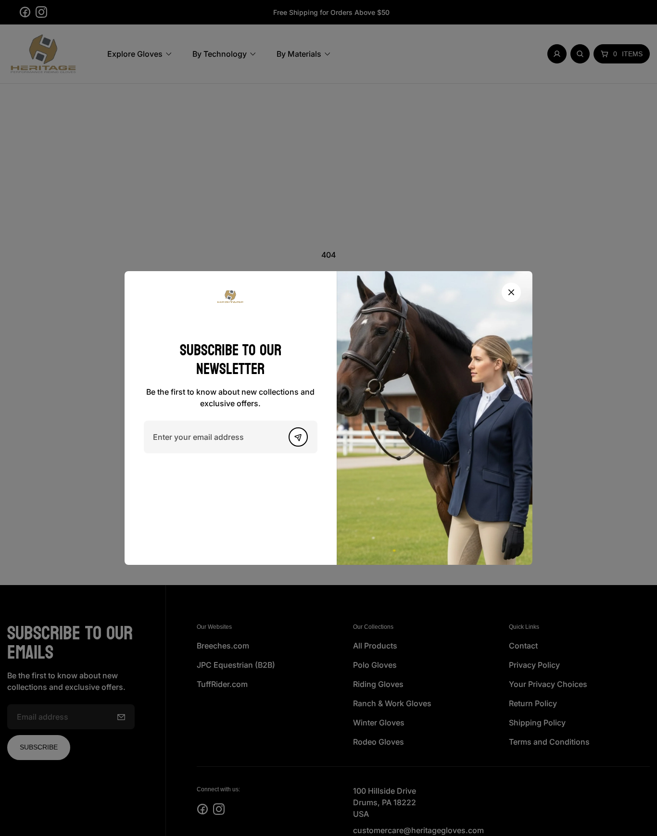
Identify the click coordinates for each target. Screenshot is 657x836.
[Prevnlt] (298, 437)
